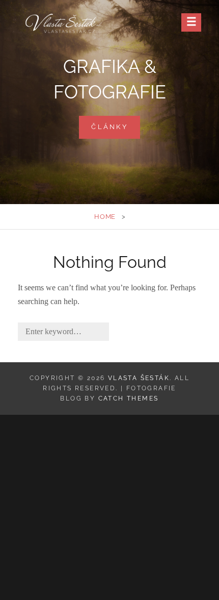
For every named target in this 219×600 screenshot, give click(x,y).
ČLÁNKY (115, 130)
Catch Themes (128, 398)
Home (105, 216)
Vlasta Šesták (139, 378)
